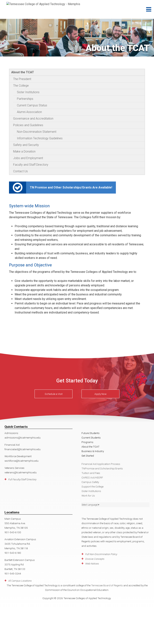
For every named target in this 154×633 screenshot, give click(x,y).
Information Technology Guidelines (40, 138)
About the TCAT (22, 72)
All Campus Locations (20, 580)
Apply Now (100, 393)
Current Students (91, 437)
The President (22, 79)
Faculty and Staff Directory (30, 164)
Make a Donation (24, 151)
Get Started (88, 455)
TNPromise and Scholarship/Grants (102, 468)
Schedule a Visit (54, 393)
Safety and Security (26, 145)
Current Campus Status (32, 105)
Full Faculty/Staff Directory (22, 479)
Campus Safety (90, 482)
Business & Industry (93, 451)
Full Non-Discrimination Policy (101, 554)
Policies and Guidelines (28, 125)
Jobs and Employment (28, 158)
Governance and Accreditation (33, 118)
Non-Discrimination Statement (36, 131)
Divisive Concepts (94, 558)
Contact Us (20, 171)
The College (21, 85)
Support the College (92, 486)
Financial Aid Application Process (101, 463)
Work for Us (88, 495)
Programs (87, 442)
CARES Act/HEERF (92, 477)
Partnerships (25, 99)
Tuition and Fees (91, 472)
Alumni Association (29, 112)
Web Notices (92, 563)
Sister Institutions (28, 92)
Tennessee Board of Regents (107, 585)
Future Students (91, 433)
